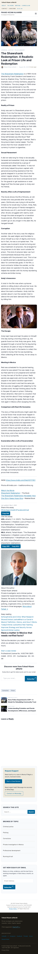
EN (18, 8)
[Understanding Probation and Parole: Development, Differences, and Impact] (4, 709)
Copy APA (6, 546)
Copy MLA (15, 546)
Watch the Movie (7, 490)
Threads (25, 936)
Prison (13, 690)
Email (27, 510)
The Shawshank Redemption (12, 74)
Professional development (11, 850)
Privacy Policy (13, 908)
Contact (4, 8)
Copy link (5, 513)
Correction (5, 690)
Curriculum (26, 5)
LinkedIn (12, 510)
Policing (5, 832)
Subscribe (12, 8)
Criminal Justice (7, 50)
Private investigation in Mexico (13, 844)
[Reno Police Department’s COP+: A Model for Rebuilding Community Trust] (4, 700)
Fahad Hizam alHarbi (9, 2)
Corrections (7, 838)
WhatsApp (5, 510)
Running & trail (8, 856)
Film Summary (20, 50)
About (4, 5)
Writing (17, 5)
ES (19, 8)
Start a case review (8, 651)
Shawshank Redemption (10, 493)
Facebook (21, 510)
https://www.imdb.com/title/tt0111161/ (20, 480)
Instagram (12, 936)
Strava (31, 936)
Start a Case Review (13, 781)
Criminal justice (8, 826)
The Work (10, 5)
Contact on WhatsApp (14, 793)
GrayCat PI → (16, 927)
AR (22, 8)
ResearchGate (5, 939)
